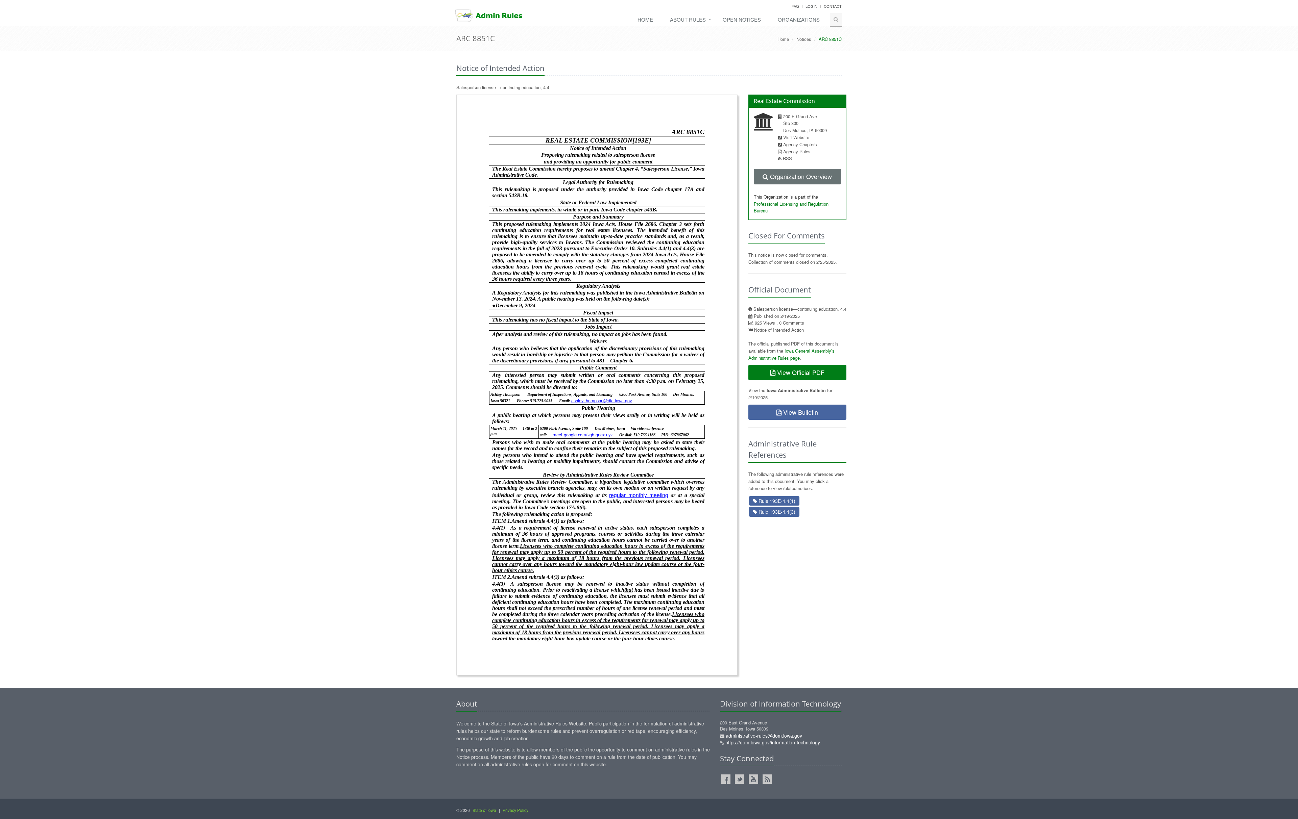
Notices (803, 39)
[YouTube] (753, 779)
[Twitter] (739, 779)
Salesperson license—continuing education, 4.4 (502, 87)
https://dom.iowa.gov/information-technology (772, 742)
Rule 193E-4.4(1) (776, 500)
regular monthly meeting (638, 494)
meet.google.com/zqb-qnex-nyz (582, 434)
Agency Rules (797, 151)
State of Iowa (484, 810)
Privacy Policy (515, 810)
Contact (833, 6)
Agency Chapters (800, 144)
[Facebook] (725, 779)
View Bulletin (800, 412)
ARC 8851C (475, 38)
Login (811, 6)
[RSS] (767, 779)
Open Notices (742, 19)
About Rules (688, 19)
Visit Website (796, 137)
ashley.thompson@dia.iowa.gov (601, 400)
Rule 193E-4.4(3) (776, 511)
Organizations (799, 19)
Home (645, 19)
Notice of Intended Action (779, 330)
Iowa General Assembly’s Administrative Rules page (791, 354)
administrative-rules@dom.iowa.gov (764, 735)
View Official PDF (799, 372)
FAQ (795, 6)
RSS (787, 158)
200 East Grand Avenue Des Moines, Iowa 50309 (770, 733)
